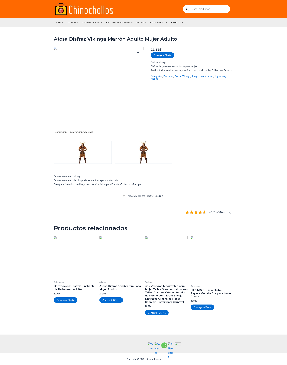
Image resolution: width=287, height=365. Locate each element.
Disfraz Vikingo (182, 76)
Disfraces (168, 76)
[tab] (60, 132)
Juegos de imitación (202, 76)
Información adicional (81, 132)
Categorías (156, 76)
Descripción (60, 132)
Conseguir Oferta (162, 55)
